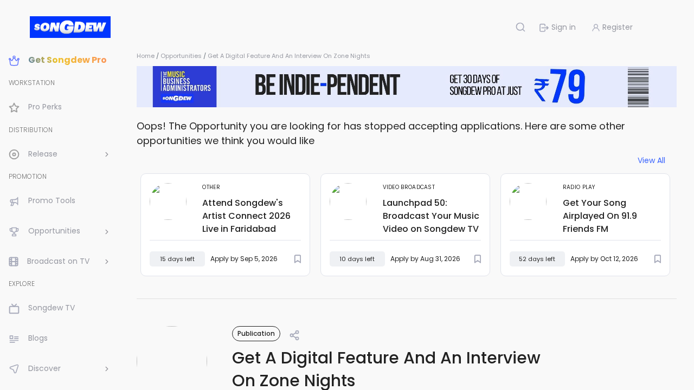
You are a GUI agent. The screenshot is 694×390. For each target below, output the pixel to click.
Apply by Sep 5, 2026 (244, 258)
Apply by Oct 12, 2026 (604, 258)
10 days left (357, 259)
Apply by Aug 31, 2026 (425, 258)
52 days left (537, 259)
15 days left (177, 259)
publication (256, 333)
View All (651, 160)
